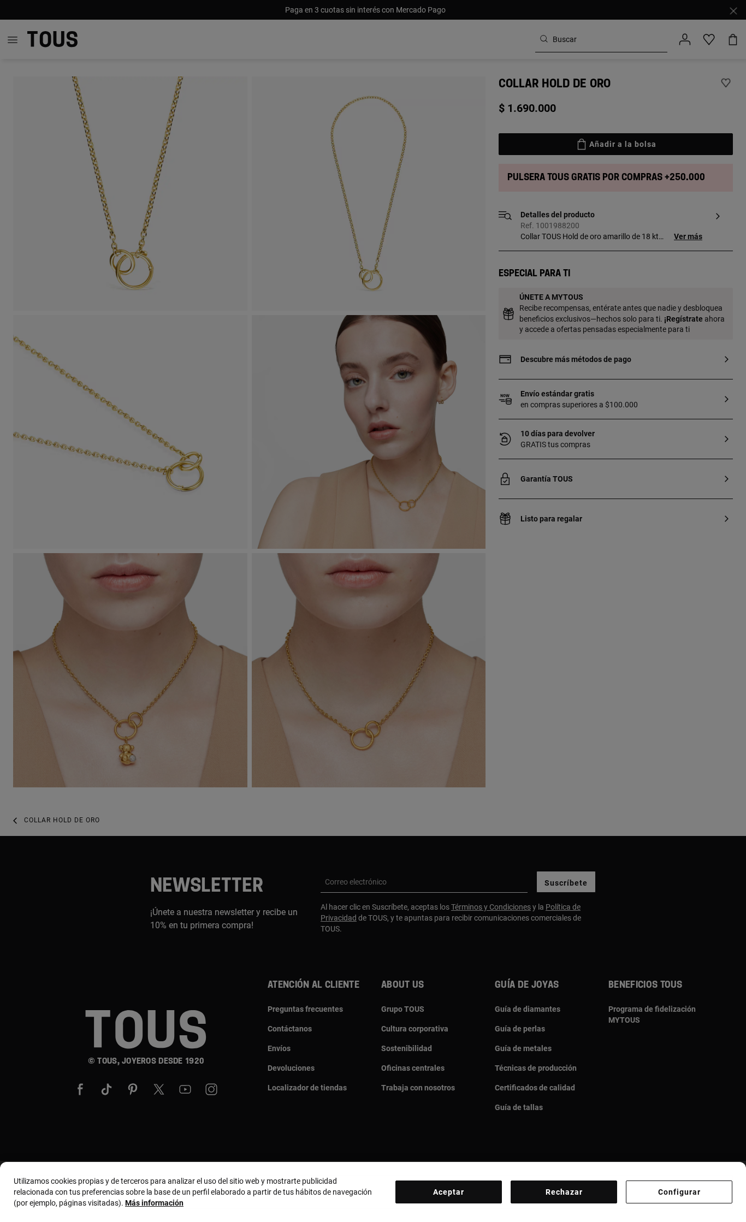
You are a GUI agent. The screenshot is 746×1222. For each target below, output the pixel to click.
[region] (373, 1192)
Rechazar (564, 1192)
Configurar (679, 1192)
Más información (154, 1203)
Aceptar (448, 1192)
